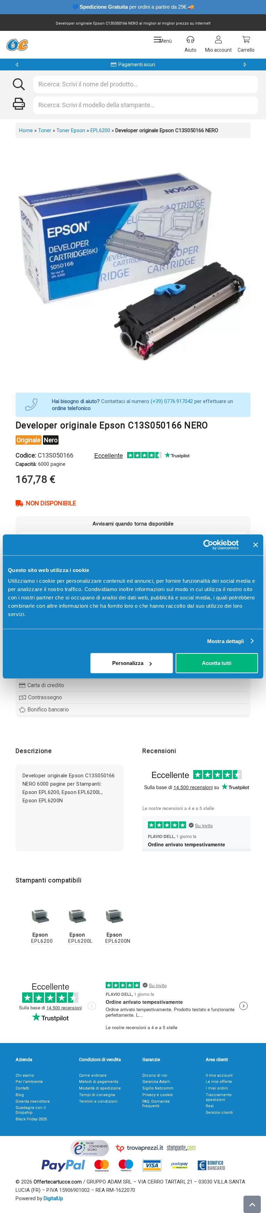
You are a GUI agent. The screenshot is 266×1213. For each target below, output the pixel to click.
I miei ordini (217, 1088)
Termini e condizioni (98, 1101)
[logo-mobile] (17, 45)
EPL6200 (100, 130)
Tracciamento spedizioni (219, 1097)
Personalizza (127, 663)
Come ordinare (93, 1075)
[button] (163, 39)
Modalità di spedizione (100, 1088)
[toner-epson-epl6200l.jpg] (77, 915)
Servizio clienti (219, 1112)
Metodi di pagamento (98, 1081)
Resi (210, 1106)
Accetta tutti (216, 663)
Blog (20, 1095)
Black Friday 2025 (31, 1119)
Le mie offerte (219, 1081)
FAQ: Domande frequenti (156, 1104)
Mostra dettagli (225, 641)
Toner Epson (70, 130)
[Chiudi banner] (255, 544)
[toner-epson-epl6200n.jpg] (114, 915)
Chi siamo (25, 1075)
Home (26, 130)
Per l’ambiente (29, 1081)
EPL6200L (80, 938)
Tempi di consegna (97, 1095)
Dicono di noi (154, 1075)
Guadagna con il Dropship (31, 1110)
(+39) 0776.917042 (172, 401)
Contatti (22, 1088)
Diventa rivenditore (33, 1101)
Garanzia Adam (156, 1081)
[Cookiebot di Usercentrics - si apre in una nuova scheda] (208, 544)
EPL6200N (118, 938)
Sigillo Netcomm (158, 1088)
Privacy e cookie (157, 1095)
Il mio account (219, 1075)
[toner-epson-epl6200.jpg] (40, 915)
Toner (44, 130)
